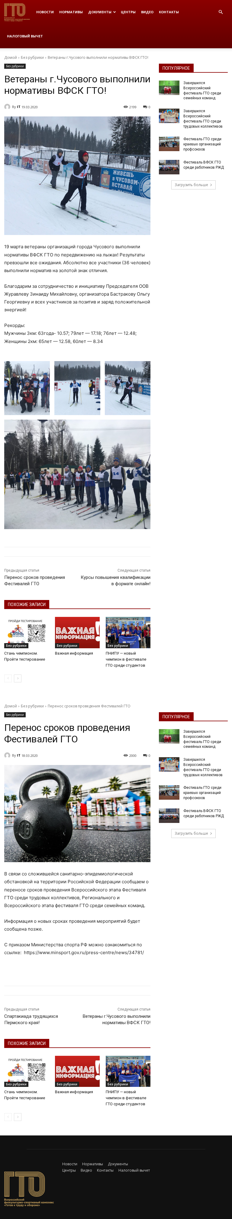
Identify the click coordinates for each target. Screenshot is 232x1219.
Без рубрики (32, 57)
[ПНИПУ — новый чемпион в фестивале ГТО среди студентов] (128, 632)
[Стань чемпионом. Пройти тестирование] (26, 632)
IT (19, 106)
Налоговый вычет (25, 36)
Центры (128, 12)
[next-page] (17, 678)
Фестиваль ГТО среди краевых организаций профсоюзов (202, 144)
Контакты (169, 12)
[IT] (8, 107)
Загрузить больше (191, 184)
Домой (10, 57)
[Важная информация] (77, 632)
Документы (99, 12)
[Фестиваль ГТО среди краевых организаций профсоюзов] (169, 144)
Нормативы (71, 12)
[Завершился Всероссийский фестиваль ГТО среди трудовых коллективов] (169, 116)
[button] (220, 12)
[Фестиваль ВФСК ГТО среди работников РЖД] (169, 167)
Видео (147, 12)
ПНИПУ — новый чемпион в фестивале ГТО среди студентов (126, 659)
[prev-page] (8, 678)
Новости (45, 12)
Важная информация (74, 653)
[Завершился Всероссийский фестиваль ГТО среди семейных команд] (169, 88)
